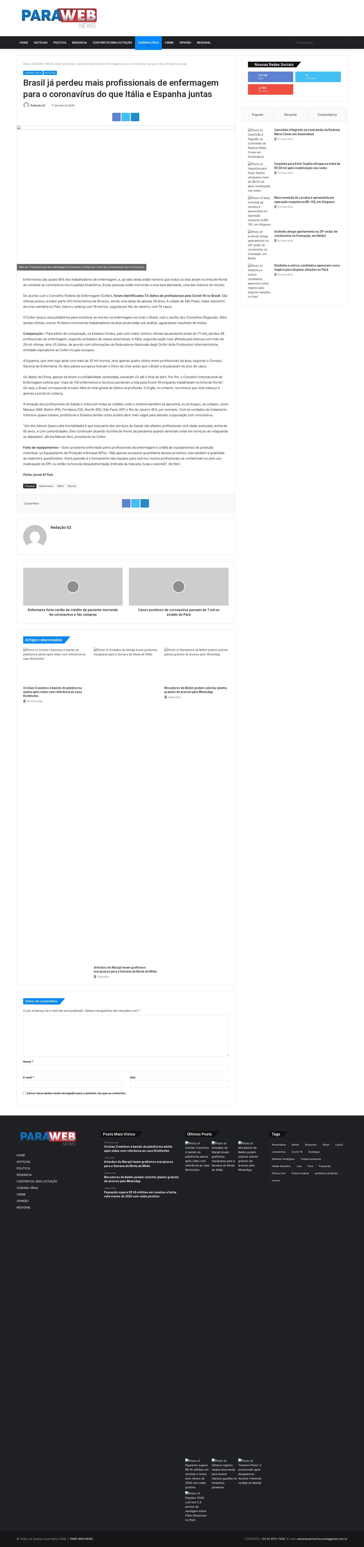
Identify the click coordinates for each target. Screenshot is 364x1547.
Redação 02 (38, 105)
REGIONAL (204, 42)
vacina (276, 1180)
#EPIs (61, 486)
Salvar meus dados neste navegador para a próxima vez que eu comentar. (76, 1093)
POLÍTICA (59, 42)
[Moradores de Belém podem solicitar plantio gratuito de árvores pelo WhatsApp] (196, 666)
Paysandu (325, 1166)
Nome (28, 1061)
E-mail (28, 1077)
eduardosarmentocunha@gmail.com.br (322, 1538)
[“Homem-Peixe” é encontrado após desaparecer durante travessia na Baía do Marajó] (250, 1472)
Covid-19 (297, 1151)
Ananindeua (279, 1144)
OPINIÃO (185, 42)
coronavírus (279, 1151)
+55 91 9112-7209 (273, 1538)
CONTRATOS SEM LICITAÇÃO (112, 42)
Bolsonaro (311, 1144)
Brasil (326, 1144)
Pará (310, 1166)
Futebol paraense (311, 1159)
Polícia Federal (300, 1173)
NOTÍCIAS (40, 42)
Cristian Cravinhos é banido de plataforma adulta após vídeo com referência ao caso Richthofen (52, 692)
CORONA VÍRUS (148, 42)
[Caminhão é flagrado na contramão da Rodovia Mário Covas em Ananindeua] (259, 143)
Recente (290, 115)
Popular (258, 115)
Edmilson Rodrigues (283, 1159)
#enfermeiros (46, 486)
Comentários (327, 115)
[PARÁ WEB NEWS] (59, 18)
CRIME (169, 42)
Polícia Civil (279, 1173)
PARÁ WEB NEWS (81, 1538)
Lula (299, 1166)
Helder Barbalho (281, 1166)
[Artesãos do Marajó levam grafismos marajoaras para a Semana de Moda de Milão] (126, 805)
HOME (24, 42)
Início (26, 63)
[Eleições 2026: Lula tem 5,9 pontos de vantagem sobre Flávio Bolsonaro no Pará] (197, 1506)
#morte (72, 486)
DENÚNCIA (79, 42)
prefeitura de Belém (326, 1173)
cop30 (339, 1144)
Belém (295, 1144)
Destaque (314, 1151)
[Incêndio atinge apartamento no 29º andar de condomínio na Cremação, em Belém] (259, 245)
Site (132, 1077)
